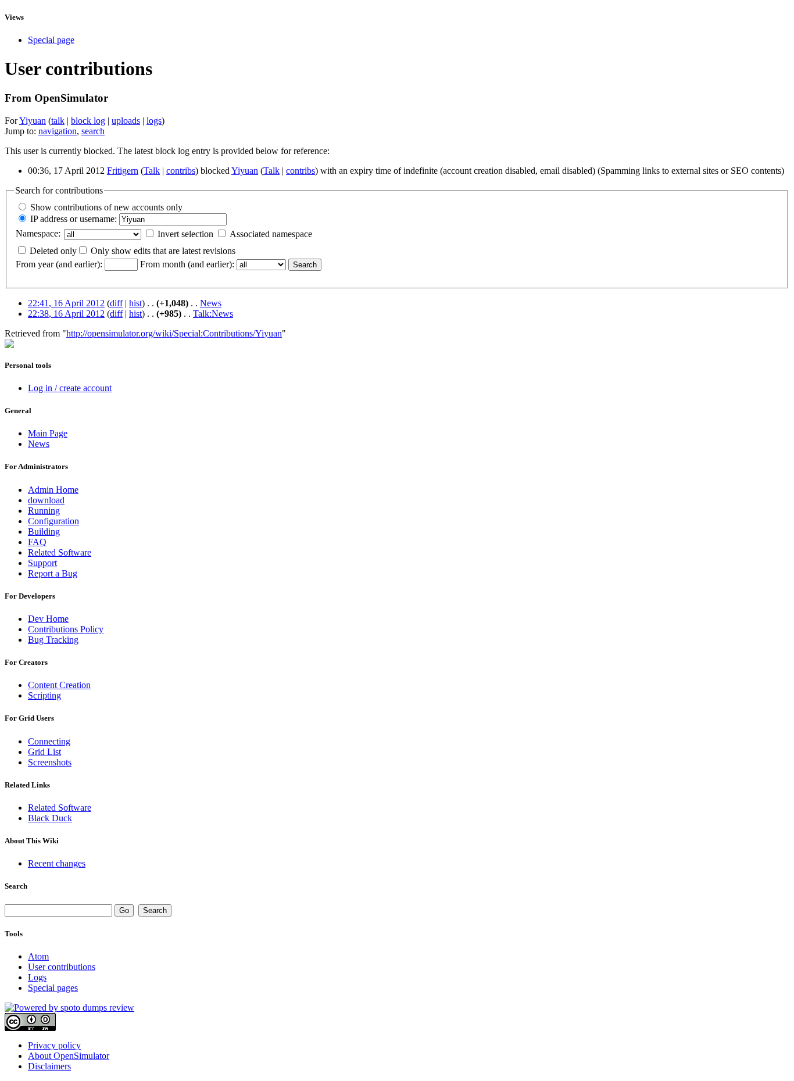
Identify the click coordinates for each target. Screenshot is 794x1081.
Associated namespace (271, 234)
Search (16, 886)
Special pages (53, 988)
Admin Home (53, 490)
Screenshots (49, 762)
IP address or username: (73, 219)
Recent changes (56, 863)
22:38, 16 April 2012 (66, 313)
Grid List (44, 752)
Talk (152, 171)
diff (116, 303)
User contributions (61, 967)
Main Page (47, 433)
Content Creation (59, 685)
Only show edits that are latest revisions (163, 251)
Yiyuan (32, 121)
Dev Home (48, 619)
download (46, 500)
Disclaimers (49, 1066)
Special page (51, 40)
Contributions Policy (65, 629)
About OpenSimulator (68, 1056)
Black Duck (50, 818)
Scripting (44, 695)
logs (154, 121)
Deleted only (53, 251)
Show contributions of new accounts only (106, 207)
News (210, 303)
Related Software (59, 552)
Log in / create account (70, 388)
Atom (38, 956)
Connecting (49, 741)
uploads (126, 121)
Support (42, 563)
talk (58, 121)
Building (44, 531)
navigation (57, 131)
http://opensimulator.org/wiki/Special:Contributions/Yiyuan (174, 333)
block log (88, 121)
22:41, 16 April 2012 (66, 303)
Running (44, 511)
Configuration (53, 521)
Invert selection (185, 234)
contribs (180, 171)
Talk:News (213, 313)
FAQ (37, 542)
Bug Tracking (53, 640)
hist (135, 303)
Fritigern (122, 171)
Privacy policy (54, 1045)
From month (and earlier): (187, 264)
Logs (37, 977)
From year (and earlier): (59, 264)
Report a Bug (52, 573)
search (93, 131)
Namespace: (38, 233)
